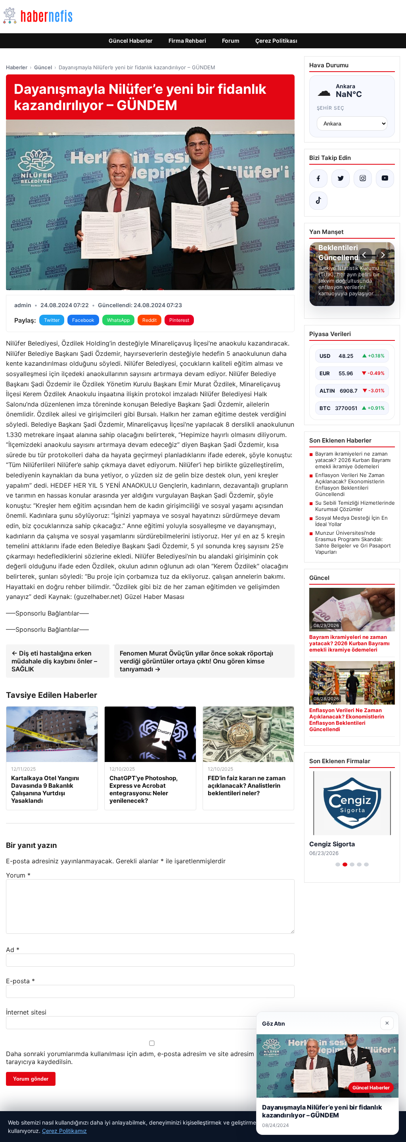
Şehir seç (331, 108)
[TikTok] (318, 201)
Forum (230, 40)
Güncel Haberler (131, 40)
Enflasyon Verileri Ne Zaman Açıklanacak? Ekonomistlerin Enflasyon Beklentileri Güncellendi (350, 484)
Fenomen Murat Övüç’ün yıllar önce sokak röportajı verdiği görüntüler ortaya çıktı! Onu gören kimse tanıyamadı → (196, 661)
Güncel (43, 67)
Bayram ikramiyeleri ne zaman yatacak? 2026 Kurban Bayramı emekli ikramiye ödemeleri (353, 459)
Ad (12, 950)
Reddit (149, 320)
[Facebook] (318, 178)
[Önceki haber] (365, 255)
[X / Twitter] (340, 178)
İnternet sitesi (26, 1012)
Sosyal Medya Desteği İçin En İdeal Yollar (351, 521)
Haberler (16, 67)
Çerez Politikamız (64, 1130)
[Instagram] (363, 178)
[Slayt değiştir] (337, 864)
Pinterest (179, 320)
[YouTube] (385, 178)
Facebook (83, 320)
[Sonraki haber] (382, 255)
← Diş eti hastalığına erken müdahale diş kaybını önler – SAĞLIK (54, 661)
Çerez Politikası (276, 40)
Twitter (51, 320)
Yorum (18, 875)
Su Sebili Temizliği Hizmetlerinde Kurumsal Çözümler (355, 506)
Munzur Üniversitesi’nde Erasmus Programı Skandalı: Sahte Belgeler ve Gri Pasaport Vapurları (353, 542)
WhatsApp (118, 320)
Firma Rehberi (187, 40)
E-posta (20, 981)
